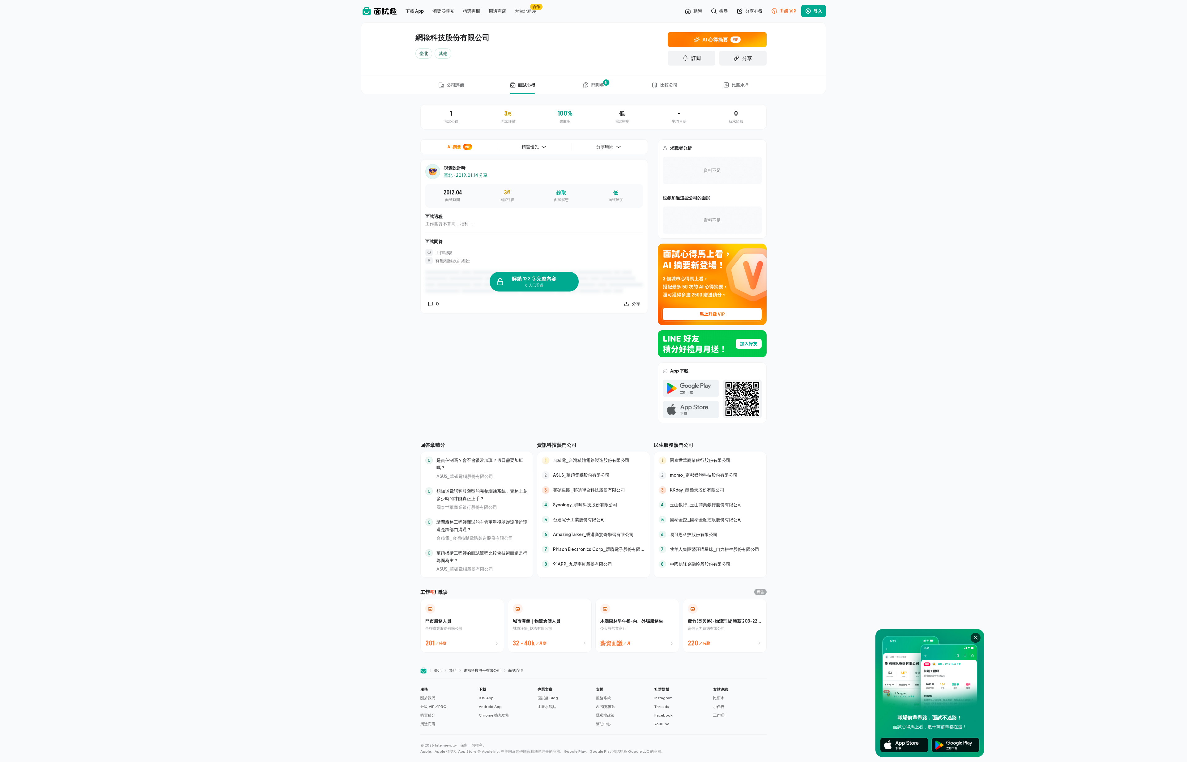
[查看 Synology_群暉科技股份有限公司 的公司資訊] (593, 504)
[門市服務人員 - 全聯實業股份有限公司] (462, 626)
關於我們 (427, 698)
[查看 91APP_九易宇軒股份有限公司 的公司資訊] (593, 564)
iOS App (486, 698)
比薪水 (718, 698)
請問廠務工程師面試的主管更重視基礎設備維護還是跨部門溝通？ (481, 525)
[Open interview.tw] (423, 670)
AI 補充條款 (605, 706)
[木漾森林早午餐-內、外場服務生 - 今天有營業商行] (637, 626)
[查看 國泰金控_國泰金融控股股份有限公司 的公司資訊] (710, 519)
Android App (490, 706)
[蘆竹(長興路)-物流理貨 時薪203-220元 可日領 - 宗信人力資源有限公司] (725, 626)
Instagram (663, 698)
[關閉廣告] (976, 638)
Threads (661, 706)
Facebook (663, 715)
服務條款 (603, 698)
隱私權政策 (605, 715)
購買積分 (427, 715)
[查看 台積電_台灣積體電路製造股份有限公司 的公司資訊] (593, 460)
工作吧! (719, 715)
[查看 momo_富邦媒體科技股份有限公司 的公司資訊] (710, 475)
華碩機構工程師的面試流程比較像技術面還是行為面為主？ (481, 556)
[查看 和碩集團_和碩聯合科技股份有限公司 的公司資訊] (593, 490)
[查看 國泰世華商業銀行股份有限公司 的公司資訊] (710, 460)
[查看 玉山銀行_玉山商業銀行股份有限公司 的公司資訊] (710, 504)
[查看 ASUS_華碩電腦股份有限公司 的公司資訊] (593, 475)
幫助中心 (603, 724)
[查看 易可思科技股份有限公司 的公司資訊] (710, 534)
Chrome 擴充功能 (494, 715)
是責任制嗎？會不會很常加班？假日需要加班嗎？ (479, 464)
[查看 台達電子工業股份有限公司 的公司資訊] (593, 519)
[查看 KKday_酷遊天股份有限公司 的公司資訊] (710, 490)
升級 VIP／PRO (433, 706)
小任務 (718, 706)
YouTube (661, 724)
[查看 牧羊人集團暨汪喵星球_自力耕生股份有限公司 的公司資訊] (710, 549)
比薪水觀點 (547, 706)
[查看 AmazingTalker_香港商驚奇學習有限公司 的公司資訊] (593, 534)
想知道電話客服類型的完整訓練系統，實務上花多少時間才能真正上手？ (481, 494)
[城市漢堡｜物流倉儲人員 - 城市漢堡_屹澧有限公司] (550, 626)
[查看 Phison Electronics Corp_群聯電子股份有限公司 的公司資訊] (593, 549)
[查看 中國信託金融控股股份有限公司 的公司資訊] (710, 564)
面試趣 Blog (548, 698)
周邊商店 (427, 724)
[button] (447, 706)
